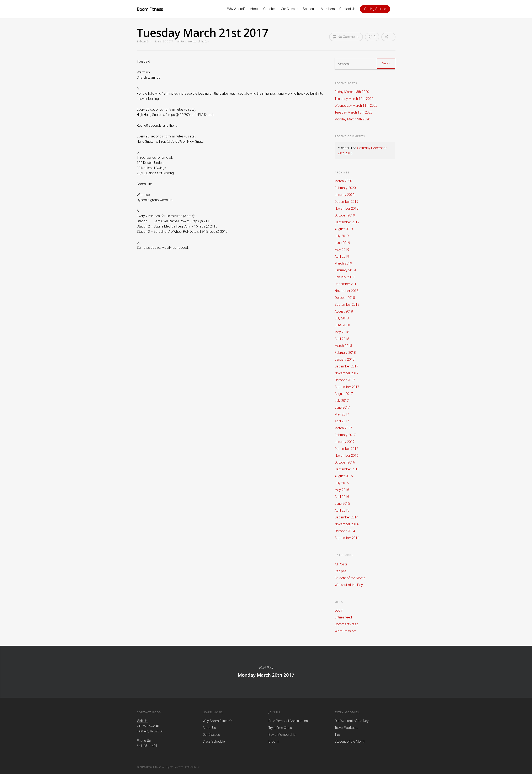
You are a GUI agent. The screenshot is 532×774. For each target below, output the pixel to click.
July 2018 (342, 318)
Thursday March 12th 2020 (354, 99)
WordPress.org (346, 631)
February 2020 (345, 188)
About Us (209, 728)
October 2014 (345, 531)
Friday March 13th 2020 (352, 92)
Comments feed (346, 624)
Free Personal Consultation (288, 721)
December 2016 (346, 449)
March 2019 (343, 263)
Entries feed (343, 617)
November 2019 (346, 208)
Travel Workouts (346, 728)
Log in (339, 610)
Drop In (273, 741)
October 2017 (345, 380)
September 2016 (347, 469)
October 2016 (345, 462)
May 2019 (342, 250)
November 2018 (346, 291)
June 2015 (342, 504)
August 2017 (344, 394)
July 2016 (342, 483)
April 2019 (342, 256)
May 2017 (342, 414)
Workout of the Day (198, 41)
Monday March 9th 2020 (352, 119)
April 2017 (342, 421)
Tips (338, 735)
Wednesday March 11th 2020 (356, 106)
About (254, 9)
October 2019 (345, 215)
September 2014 (347, 538)
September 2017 (347, 387)
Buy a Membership (282, 735)
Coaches (269, 9)
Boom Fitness (150, 9)
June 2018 (342, 325)
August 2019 (344, 229)
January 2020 (345, 195)
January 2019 (345, 277)
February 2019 (345, 270)
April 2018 (342, 339)
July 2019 (342, 236)
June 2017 (342, 407)
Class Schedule (214, 741)
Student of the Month (350, 578)
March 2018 (343, 346)
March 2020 (343, 181)
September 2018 (347, 305)
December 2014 (346, 517)
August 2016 (344, 476)
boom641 (145, 41)
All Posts (182, 41)
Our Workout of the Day (352, 721)
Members (328, 9)
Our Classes (289, 9)
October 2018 (345, 298)
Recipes (340, 571)
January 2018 (345, 359)
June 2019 (342, 243)
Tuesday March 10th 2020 (353, 112)
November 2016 (346, 455)
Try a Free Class (280, 728)
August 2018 (344, 311)
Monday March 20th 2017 (266, 672)
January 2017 (345, 442)
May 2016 (342, 490)
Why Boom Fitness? (217, 721)
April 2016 (342, 497)
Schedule (309, 9)
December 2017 (346, 366)
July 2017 (342, 401)
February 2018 (345, 353)
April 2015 (342, 510)
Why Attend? (236, 9)
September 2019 (347, 222)
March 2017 (343, 428)
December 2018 (346, 284)
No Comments (348, 37)
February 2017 (345, 435)
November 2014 (346, 524)
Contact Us (347, 9)
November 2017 (346, 373)
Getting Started (375, 9)
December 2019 (346, 202)
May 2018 (342, 332)
